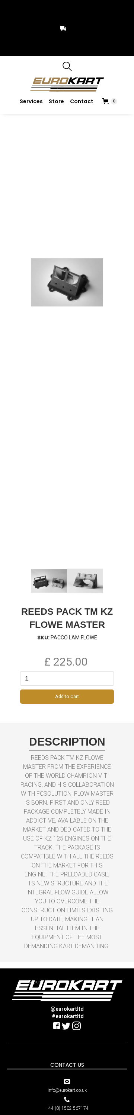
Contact (81, 101)
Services (31, 101)
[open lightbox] (49, 581)
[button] (109, 101)
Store (56, 101)
